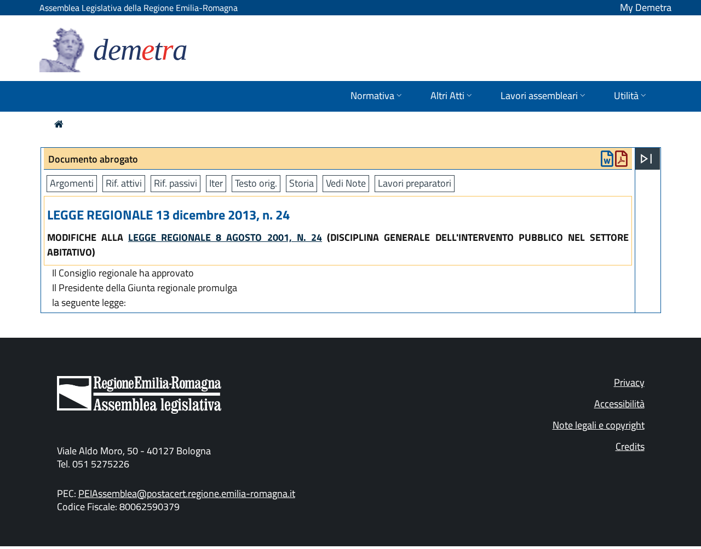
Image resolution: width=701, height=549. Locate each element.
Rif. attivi (124, 183)
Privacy (629, 382)
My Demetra (645, 7)
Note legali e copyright (599, 425)
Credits (630, 446)
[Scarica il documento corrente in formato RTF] (607, 161)
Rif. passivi (175, 183)
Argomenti (72, 183)
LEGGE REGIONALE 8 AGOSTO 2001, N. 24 (225, 237)
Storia (301, 183)
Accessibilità (619, 403)
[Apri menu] (646, 159)
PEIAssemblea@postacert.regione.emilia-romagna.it (186, 493)
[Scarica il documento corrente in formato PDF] (621, 161)
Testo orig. (256, 183)
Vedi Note (346, 183)
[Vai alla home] (59, 124)
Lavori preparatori (414, 183)
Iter (216, 183)
